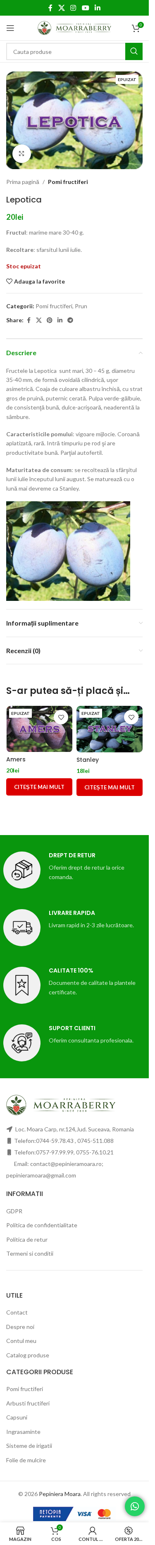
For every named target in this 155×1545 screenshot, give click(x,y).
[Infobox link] (74, 870)
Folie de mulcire (26, 1460)
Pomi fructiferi (68, 181)
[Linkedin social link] (97, 8)
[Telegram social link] (70, 320)
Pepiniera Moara (60, 1493)
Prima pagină (22, 181)
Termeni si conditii (29, 1253)
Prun (81, 305)
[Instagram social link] (73, 8)
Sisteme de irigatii (29, 1445)
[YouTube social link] (85, 8)
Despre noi (20, 1326)
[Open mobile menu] (10, 28)
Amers (16, 759)
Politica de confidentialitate (41, 1225)
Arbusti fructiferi (28, 1403)
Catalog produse (27, 1355)
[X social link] (61, 8)
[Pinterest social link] (49, 320)
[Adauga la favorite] (61, 717)
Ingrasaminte (23, 1431)
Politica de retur (27, 1239)
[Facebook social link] (50, 8)
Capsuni (16, 1417)
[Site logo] (75, 27)
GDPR (14, 1211)
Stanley (87, 760)
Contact (17, 1312)
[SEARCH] (134, 51)
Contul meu (21, 1340)
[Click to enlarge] (21, 153)
